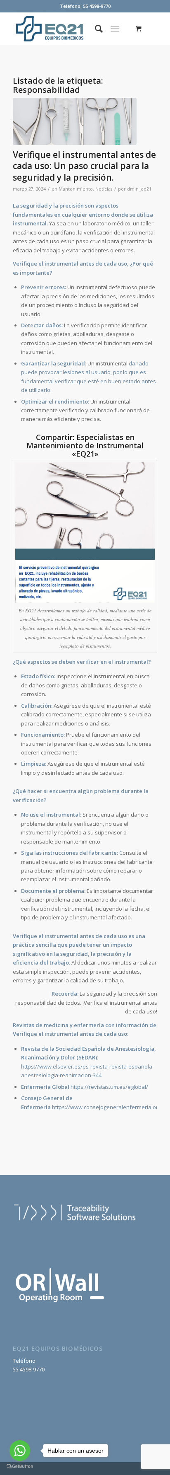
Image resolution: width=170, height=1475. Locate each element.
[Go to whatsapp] (19, 1450)
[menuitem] (95, 28)
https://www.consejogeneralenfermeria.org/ (107, 1107)
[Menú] (115, 29)
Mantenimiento (76, 189)
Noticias (103, 189)
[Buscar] (95, 28)
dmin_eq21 (139, 189)
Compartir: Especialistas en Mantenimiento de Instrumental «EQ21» (85, 445)
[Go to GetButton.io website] (20, 1466)
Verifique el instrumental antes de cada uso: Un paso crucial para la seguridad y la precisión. (84, 166)
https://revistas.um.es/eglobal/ (109, 1087)
